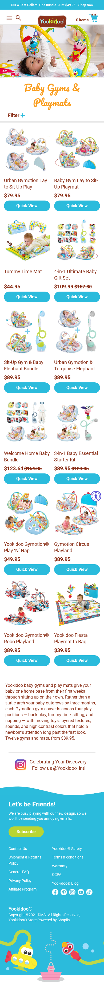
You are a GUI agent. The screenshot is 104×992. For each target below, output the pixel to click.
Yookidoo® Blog (65, 883)
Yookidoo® (20, 909)
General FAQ (19, 872)
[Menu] (9, 17)
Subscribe (26, 831)
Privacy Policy (20, 881)
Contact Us (18, 848)
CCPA (56, 874)
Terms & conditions (67, 857)
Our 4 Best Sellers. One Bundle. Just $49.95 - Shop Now (52, 5)
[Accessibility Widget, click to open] (96, 496)
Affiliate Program (23, 889)
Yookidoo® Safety (67, 848)
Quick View (27, 205)
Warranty (59, 866)
